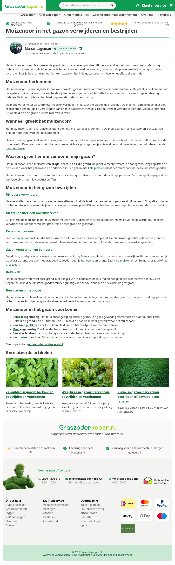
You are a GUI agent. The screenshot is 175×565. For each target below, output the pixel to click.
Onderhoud (50, 521)
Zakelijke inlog (90, 505)
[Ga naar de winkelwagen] (171, 5)
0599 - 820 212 (51, 479)
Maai (16, 329)
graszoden (12, 264)
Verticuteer (21, 337)
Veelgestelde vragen (56, 505)
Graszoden (28, 15)
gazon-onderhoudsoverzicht (45, 344)
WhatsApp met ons (125, 479)
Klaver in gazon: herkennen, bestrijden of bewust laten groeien (138, 396)
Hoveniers (164, 15)
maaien (23, 238)
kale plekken (96, 168)
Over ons (147, 15)
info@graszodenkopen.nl (86, 479)
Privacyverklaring (81, 554)
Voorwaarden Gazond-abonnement (112, 554)
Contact (11, 525)
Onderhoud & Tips (76, 15)
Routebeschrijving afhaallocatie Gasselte (92, 513)
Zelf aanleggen (15, 517)
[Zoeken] (112, 5)
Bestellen (49, 517)
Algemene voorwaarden (56, 554)
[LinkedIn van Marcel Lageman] (80, 48)
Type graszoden (16, 505)
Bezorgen (49, 509)
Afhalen (48, 513)
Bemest (86, 256)
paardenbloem (15, 148)
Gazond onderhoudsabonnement (115, 15)
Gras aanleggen (49, 15)
